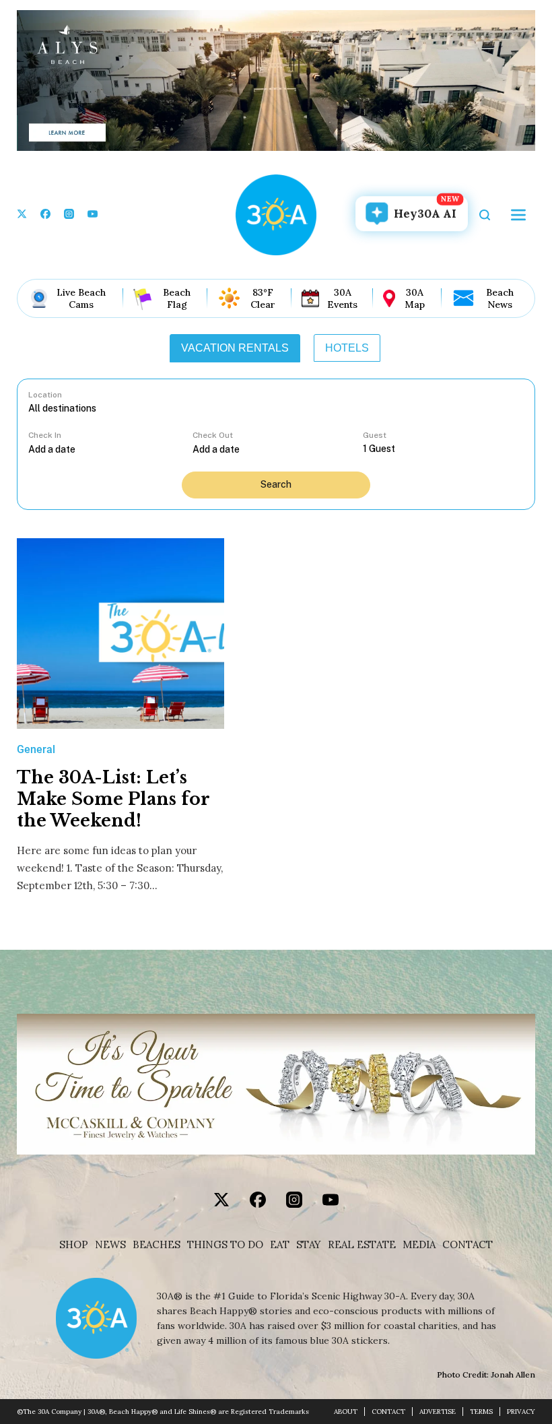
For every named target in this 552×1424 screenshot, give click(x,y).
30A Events (342, 298)
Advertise (437, 1411)
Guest (374, 435)
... (110, 449)
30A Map (415, 298)
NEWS (110, 1245)
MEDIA (419, 1245)
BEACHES (156, 1245)
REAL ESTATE (362, 1245)
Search (276, 484)
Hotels (347, 348)
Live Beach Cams (81, 298)
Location (45, 394)
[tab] (235, 348)
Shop (73, 1245)
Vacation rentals (235, 348)
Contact (467, 1245)
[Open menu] (518, 215)
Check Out (213, 435)
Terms (481, 1411)
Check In (44, 435)
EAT (279, 1245)
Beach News (500, 298)
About (345, 1411)
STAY (308, 1245)
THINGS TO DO (225, 1245)
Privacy (521, 1411)
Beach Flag (177, 298)
